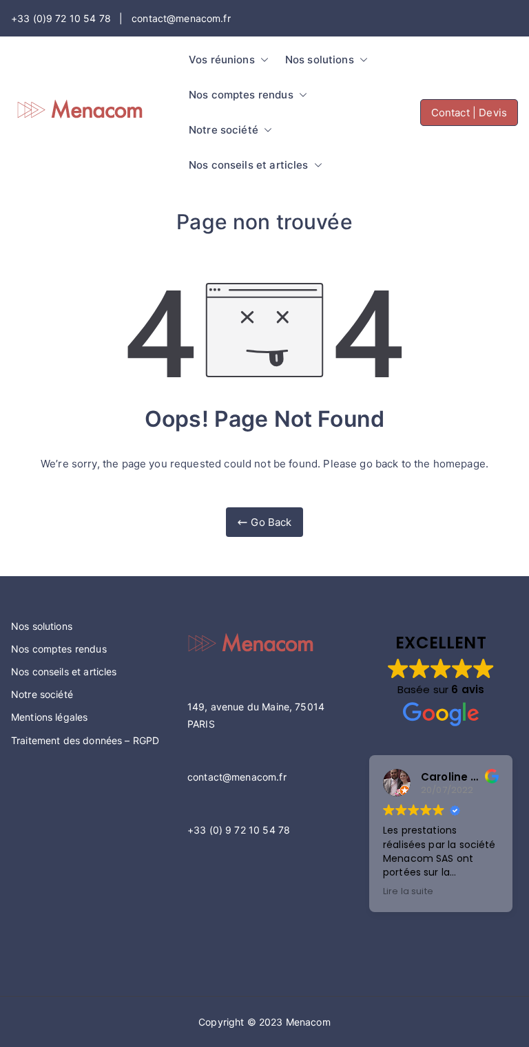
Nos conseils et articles (249, 164)
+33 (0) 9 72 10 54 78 (238, 830)
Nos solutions (319, 59)
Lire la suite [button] (408, 891)
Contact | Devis (469, 112)
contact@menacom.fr (237, 777)
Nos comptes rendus (241, 94)
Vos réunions (222, 59)
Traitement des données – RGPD (85, 740)
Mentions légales (49, 717)
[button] (262, 59)
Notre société (223, 129)
